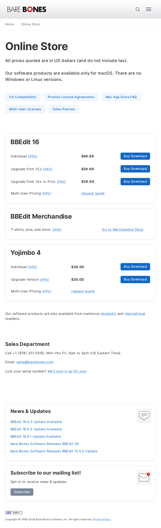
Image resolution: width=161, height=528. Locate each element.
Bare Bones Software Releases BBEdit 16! (44, 444)
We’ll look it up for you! (67, 371)
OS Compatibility (22, 97)
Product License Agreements (71, 97)
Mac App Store (121, 97)
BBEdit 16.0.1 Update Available (35, 436)
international (135, 313)
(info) (32, 156)
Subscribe (22, 492)
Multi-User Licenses (25, 109)
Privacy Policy (102, 519)
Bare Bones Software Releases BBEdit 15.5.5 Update (54, 451)
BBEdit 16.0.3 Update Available (36, 422)
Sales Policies (64, 109)
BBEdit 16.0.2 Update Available (36, 429)
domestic (108, 313)
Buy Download (135, 156)
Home (9, 24)
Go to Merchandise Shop (122, 229)
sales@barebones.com (35, 362)
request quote (93, 193)
